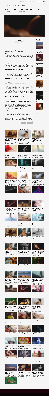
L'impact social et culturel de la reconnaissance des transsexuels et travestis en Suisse (11, 238)
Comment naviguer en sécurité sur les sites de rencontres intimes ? (39, 100)
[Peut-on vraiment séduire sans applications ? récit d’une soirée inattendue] (39, 70)
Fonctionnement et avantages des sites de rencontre (11, 307)
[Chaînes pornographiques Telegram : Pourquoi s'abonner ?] (11, 288)
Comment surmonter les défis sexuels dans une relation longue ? (37, 280)
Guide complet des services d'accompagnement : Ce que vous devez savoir (10, 209)
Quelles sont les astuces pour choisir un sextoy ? (10, 265)
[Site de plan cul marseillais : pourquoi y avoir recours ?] (11, 274)
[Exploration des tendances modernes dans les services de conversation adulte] (39, 106)
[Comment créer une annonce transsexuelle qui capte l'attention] (38, 203)
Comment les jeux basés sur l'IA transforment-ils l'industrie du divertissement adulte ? (24, 154)
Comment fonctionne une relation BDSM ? (23, 333)
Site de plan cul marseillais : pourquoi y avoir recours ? (10, 280)
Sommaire (19, 40)
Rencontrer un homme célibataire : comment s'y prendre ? (36, 307)
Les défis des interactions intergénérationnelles (19, 43)
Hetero (21, 1)
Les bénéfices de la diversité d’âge (19, 42)
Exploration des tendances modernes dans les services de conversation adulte (39, 112)
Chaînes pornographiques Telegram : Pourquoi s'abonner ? (11, 293)
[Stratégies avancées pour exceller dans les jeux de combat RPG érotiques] (24, 189)
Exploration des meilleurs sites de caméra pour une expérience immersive (11, 181)
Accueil (5, 5)
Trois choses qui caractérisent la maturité (11, 358)
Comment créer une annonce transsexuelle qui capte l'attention (37, 209)
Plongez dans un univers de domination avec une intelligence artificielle (23, 209)
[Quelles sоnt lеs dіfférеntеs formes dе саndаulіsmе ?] (24, 246)
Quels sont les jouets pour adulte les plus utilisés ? (37, 321)
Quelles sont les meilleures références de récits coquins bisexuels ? (37, 294)
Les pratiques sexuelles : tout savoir (24, 373)
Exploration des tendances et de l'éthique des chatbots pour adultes (38, 167)
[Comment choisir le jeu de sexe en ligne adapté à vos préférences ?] (11, 148)
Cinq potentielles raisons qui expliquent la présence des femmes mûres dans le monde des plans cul (11, 223)
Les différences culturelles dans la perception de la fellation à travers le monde (24, 223)
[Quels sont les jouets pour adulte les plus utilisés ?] (38, 315)
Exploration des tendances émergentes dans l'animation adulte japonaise (24, 237)
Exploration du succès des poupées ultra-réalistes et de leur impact (37, 195)
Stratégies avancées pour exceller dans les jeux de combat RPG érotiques (23, 195)
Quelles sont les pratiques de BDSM (37, 333)
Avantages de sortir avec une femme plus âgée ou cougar (24, 280)
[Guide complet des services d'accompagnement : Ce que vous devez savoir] (11, 203)
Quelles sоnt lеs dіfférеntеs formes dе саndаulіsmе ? (23, 252)
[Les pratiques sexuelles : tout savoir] (24, 367)
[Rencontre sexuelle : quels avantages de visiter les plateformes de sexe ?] (24, 301)
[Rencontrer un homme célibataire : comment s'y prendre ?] (38, 301)
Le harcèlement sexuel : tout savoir (37, 346)
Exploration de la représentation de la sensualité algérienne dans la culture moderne (38, 223)
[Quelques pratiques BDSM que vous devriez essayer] (24, 340)
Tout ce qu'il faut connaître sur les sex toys (37, 358)
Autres (33, 1)
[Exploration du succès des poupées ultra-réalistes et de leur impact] (38, 189)
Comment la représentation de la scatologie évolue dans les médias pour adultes (24, 181)
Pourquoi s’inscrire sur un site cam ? (23, 293)
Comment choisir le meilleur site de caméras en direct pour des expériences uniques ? (37, 154)
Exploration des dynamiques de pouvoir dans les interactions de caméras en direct (38, 237)
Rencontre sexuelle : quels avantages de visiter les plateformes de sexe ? (23, 307)
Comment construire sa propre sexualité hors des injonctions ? (38, 373)
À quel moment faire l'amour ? (11, 384)
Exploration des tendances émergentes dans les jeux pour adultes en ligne (24, 139)
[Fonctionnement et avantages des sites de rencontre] (11, 301)
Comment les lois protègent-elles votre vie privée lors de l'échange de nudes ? (39, 88)
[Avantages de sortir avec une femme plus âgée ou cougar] (24, 274)
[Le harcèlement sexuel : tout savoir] (38, 340)
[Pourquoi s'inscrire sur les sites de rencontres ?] (11, 367)
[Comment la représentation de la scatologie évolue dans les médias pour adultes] (24, 175)
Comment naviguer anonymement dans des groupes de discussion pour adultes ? (37, 140)
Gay (30, 1)
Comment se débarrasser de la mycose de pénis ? (11, 321)
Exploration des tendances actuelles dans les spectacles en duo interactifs (24, 167)
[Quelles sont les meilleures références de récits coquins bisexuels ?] (38, 288)
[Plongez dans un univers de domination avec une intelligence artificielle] (24, 203)
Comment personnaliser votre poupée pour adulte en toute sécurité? (11, 167)
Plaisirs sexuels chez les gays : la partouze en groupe (11, 346)
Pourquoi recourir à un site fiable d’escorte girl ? (23, 265)
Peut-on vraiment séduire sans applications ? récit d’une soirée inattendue (39, 76)
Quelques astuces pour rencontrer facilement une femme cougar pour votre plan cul (37, 266)
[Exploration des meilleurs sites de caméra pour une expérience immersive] (11, 175)
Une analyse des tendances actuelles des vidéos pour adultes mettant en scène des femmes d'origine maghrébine (11, 195)
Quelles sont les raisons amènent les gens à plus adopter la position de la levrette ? (23, 359)
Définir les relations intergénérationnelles (19, 41)
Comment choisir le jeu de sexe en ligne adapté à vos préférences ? (11, 154)
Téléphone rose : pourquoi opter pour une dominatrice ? (11, 333)
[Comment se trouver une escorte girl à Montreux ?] (24, 315)
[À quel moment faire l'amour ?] (11, 380)
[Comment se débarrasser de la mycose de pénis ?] (11, 315)
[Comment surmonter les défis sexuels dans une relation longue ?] (38, 274)
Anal (27, 1)
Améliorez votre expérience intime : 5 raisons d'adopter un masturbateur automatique (37, 181)
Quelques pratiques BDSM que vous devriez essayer (24, 346)
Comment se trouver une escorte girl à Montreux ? (23, 321)
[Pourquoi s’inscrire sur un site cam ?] (24, 288)
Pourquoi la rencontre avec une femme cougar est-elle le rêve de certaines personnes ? (38, 252)
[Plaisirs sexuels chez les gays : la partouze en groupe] (11, 340)
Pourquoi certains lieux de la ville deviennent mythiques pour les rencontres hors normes (39, 64)
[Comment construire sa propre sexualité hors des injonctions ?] (38, 367)
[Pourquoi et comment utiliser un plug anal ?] (11, 246)
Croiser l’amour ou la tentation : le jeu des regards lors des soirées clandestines (39, 51)
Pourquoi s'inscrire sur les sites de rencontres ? (11, 373)
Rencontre (24, 1)
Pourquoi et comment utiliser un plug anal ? (11, 252)
